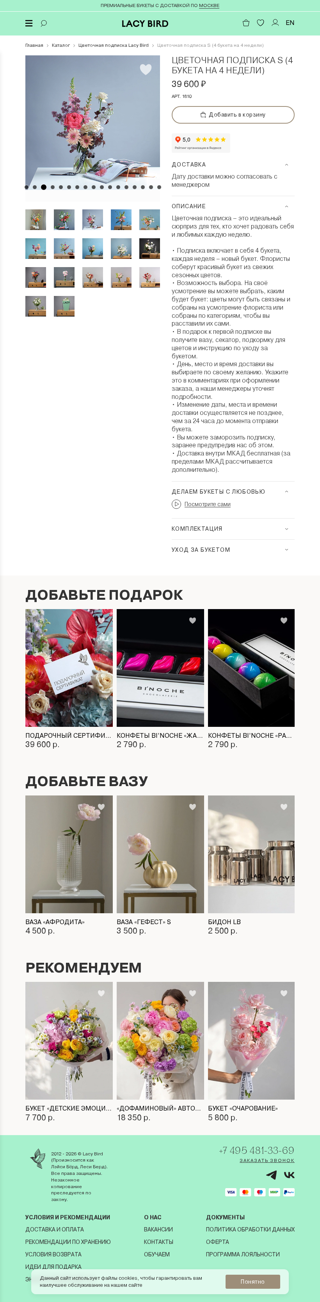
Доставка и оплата (54, 1229)
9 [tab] (93, 187)
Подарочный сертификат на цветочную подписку (69, 735)
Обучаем (157, 1254)
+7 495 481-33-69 (257, 1150)
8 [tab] (85, 187)
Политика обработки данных (250, 1229)
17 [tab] (159, 187)
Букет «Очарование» (243, 1108)
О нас (153, 1217)
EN (290, 23)
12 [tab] (118, 187)
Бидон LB (224, 922)
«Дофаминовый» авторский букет (160, 1108)
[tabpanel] (92, 122)
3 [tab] (44, 187)
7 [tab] (77, 187)
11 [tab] (110, 187)
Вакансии (158, 1229)
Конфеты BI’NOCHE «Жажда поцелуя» (160, 735)
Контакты (158, 1242)
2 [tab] (34, 187)
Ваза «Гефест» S (144, 922)
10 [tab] (102, 187)
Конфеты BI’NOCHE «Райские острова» (251, 735)
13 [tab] (126, 187)
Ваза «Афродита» (55, 922)
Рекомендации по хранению (68, 1242)
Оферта (217, 1242)
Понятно (253, 1282)
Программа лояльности (243, 1254)
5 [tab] (61, 187)
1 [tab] (26, 187)
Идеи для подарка (53, 1267)
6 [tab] (69, 187)
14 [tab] (134, 187)
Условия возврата (53, 1254)
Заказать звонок (267, 1160)
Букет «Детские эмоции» (69, 1108)
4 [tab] (52, 187)
